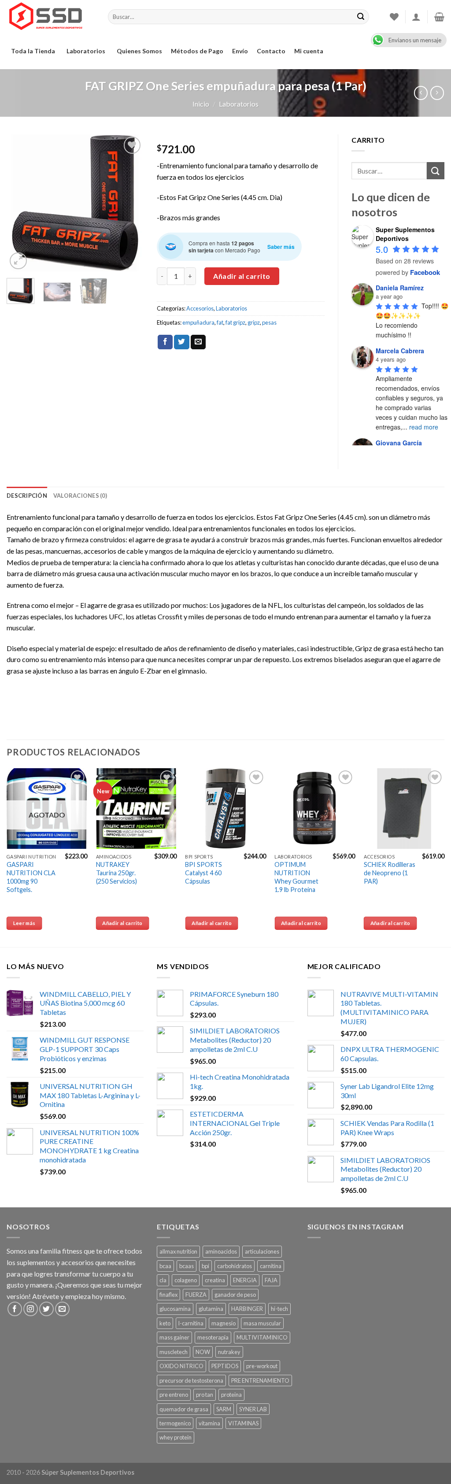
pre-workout (261, 1365)
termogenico (175, 1423)
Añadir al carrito (241, 276)
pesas (269, 322)
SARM (223, 1409)
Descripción (27, 495)
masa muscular (262, 1323)
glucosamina (175, 1308)
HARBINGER (247, 1308)
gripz (254, 322)
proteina (231, 1394)
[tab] (27, 495)
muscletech (173, 1351)
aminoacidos (221, 1251)
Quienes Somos (139, 51)
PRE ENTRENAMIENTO (260, 1380)
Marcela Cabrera (400, 350)
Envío (240, 51)
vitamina (209, 1423)
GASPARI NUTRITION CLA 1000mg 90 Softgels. (31, 877)
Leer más (24, 923)
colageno (185, 1280)
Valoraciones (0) (80, 495)
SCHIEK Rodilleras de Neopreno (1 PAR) (389, 872)
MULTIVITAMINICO (262, 1337)
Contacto (271, 51)
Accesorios (200, 308)
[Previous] (20, 203)
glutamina (211, 1308)
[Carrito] (439, 16)
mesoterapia (213, 1337)
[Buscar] (360, 16)
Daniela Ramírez (400, 287)
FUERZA (196, 1294)
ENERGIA (245, 1280)
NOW (203, 1351)
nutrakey (229, 1351)
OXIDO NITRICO (181, 1365)
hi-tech (279, 1308)
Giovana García (399, 442)
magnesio (223, 1323)
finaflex (168, 1294)
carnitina (270, 1265)
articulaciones (262, 1251)
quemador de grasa (183, 1409)
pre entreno (173, 1394)
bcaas (186, 1265)
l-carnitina (190, 1323)
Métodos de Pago (197, 51)
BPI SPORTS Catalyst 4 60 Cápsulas (203, 872)
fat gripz (235, 322)
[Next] (130, 203)
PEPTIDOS (224, 1365)
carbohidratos (234, 1265)
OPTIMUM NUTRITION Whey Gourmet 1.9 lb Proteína (296, 877)
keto (164, 1323)
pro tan (204, 1394)
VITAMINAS (243, 1423)
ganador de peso (235, 1294)
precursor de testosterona (191, 1380)
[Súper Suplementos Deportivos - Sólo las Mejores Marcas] (51, 16)
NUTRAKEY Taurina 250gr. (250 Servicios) (116, 872)
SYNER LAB (253, 1409)
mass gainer (174, 1337)
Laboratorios (86, 51)
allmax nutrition (178, 1251)
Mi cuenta (308, 51)
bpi (205, 1265)
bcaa (165, 1265)
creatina (215, 1280)
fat (220, 322)
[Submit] (435, 170)
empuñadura (198, 322)
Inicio (200, 104)
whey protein (175, 1437)
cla (162, 1280)
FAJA (271, 1280)
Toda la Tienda (33, 51)
